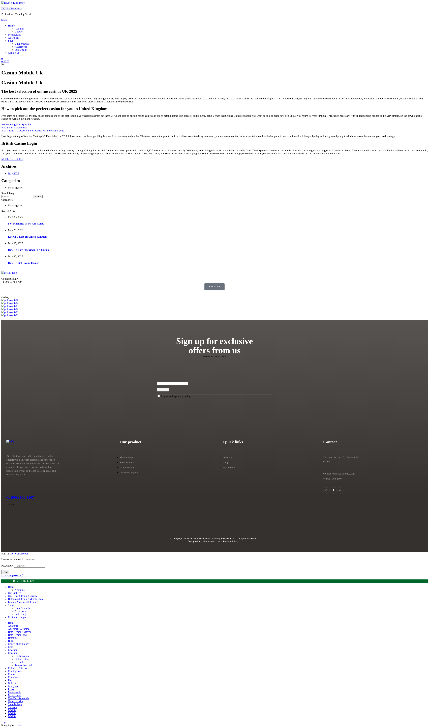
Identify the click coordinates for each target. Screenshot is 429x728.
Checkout (13, 650)
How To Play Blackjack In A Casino (28, 249)
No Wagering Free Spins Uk (16, 124)
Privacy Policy (230, 541)
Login (5, 572)
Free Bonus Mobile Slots (14, 127)
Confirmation (22, 656)
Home (11, 586)
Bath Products (22, 608)
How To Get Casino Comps (23, 263)
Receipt (19, 662)
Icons (11, 689)
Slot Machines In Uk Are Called (26, 223)
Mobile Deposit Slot (12, 159)
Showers (12, 707)
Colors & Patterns (17, 668)
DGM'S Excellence (11, 8)
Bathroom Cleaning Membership (25, 599)
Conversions (14, 677)
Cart (10, 647)
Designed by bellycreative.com (204, 541)
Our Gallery (14, 593)
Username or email (12, 559)
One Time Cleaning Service (22, 596)
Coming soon (15, 671)
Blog (10, 640)
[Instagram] (326, 490)
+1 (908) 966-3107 (20, 497)
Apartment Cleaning (18, 628)
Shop (11, 605)
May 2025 (13, 173)
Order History (22, 659)
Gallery (12, 683)
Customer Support (17, 617)
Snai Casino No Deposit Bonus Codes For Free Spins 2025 (32, 130)
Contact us (13, 674)
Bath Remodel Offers (19, 631)
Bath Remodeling (17, 634)
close (19, 725)
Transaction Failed (24, 665)
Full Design (21, 614)
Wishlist (12, 710)
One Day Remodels (18, 698)
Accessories (21, 611)
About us (19, 590)
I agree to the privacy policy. (176, 396)
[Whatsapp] (340, 490)
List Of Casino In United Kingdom (27, 236)
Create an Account (19, 553)
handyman (13, 686)
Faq (10, 680)
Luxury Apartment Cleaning (23, 602)
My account (14, 695)
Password (7, 565)
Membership (14, 692)
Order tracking (15, 701)
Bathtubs (12, 637)
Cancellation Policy (18, 643)
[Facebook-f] (333, 490)
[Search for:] (17, 196)
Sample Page (15, 704)
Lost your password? (12, 575)
